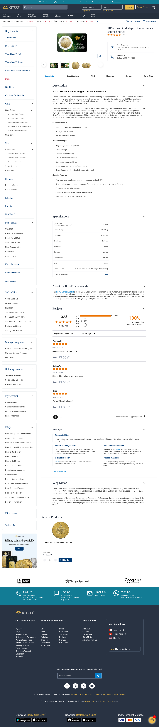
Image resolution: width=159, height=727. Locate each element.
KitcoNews (93, 16)
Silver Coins (10, 150)
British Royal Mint (12, 238)
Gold (7, 103)
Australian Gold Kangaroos (17, 130)
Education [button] (70, 16)
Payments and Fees (13, 465)
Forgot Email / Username (15, 411)
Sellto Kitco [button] (19, 16)
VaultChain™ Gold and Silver (17, 497)
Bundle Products (12, 272)
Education (19, 654)
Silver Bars (9, 171)
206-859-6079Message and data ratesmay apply (70, 597)
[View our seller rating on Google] (133, 581)
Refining (62, 637)
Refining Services (14, 368)
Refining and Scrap (13, 326)
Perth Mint (9, 252)
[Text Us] (56, 595)
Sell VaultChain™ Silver (15, 317)
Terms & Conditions (92, 694)
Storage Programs (14, 342)
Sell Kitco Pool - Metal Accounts (18, 322)
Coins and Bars (11, 299)
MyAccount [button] (58, 16)
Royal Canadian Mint (14, 233)
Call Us (27, 592)
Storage (128, 76)
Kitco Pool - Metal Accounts (17, 70)
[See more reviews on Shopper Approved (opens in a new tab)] (68, 357)
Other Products (11, 303)
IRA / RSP (63, 643)
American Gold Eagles (16, 114)
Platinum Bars (11, 190)
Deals (7, 78)
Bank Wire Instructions (24, 643)
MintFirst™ (10, 214)
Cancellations (11, 475)
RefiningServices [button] (45, 16)
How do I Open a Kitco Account (18, 434)
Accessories (10, 280)
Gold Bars (9, 135)
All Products (10, 37)
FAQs (8, 427)
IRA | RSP (9, 358)
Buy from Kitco (13, 30)
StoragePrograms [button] (32, 16)
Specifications (73, 76)
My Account (11, 395)
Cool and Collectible (14, 95)
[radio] (99, 316)
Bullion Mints (11, 222)
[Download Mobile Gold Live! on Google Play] (23, 720)
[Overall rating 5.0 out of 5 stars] (114, 35)
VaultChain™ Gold (13, 54)
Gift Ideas (9, 87)
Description (50, 76)
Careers (86, 632)
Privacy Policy (77, 694)
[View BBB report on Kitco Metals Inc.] (23, 581)
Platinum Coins (11, 185)
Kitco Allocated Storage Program (18, 348)
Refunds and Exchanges (25, 637)
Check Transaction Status (15, 407)
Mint (93, 76)
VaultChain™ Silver (14, 62)
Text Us (65, 592)
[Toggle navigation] (32, 31)
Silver (7, 143)
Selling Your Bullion (13, 331)
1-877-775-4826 (129, 58)
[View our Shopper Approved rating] (77, 581)
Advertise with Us (90, 640)
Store (57, 462)
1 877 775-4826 (135, 21)
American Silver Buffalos (16, 158)
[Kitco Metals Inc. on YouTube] (92, 686)
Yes (106, 274)
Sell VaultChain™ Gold (14, 312)
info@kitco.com (151, 21)
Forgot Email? (86, 11)
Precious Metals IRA (13, 493)
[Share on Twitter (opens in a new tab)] (64, 357)
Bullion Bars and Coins (14, 479)
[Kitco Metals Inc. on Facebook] (67, 686)
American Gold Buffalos (16, 118)
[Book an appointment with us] (116, 595)
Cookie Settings (118, 694)
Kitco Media (87, 637)
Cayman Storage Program (16, 353)
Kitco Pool (63, 632)
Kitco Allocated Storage (15, 488)
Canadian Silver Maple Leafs (18, 162)
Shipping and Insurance (15, 470)
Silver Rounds (11, 166)
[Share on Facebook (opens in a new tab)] (60, 358)
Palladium (9, 197)
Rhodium (9, 206)
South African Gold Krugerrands (19, 126)
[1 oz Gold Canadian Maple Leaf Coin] (60, 530)
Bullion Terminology (13, 502)
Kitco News (11, 513)
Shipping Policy (22, 634)
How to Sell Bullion (13, 456)
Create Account (143, 7)
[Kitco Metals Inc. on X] (83, 686)
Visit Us (125, 592)
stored (118, 449)
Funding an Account (23, 646)
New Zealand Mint (12, 247)
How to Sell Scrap (12, 461)
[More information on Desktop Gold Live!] (74, 720)
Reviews (110, 76)
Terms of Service (106, 701)
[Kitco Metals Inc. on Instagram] (75, 686)
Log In (129, 7)
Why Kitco (148, 76)
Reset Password (108, 11)
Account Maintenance (14, 438)
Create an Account (23, 651)
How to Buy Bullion (13, 452)
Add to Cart (65, 560)
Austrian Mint (10, 256)
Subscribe (10, 525)
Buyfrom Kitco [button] (7, 16)
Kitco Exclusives (12, 264)
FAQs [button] (83, 16)
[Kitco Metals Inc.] (24, 612)
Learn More (57, 471)
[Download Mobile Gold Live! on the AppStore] (39, 720)
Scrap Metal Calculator (14, 380)
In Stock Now (11, 45)
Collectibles (45, 643)
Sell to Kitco (11, 292)
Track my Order (21, 648)
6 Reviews (126, 35)
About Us (86, 629)
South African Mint (12, 243)
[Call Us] (18, 595)
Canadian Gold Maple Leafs (18, 122)
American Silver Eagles (16, 153)
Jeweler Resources (13, 375)
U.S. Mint (9, 229)
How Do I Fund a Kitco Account (18, 443)
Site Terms (106, 694)
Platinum (9, 179)
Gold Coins (10, 110)
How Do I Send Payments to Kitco (19, 447)
